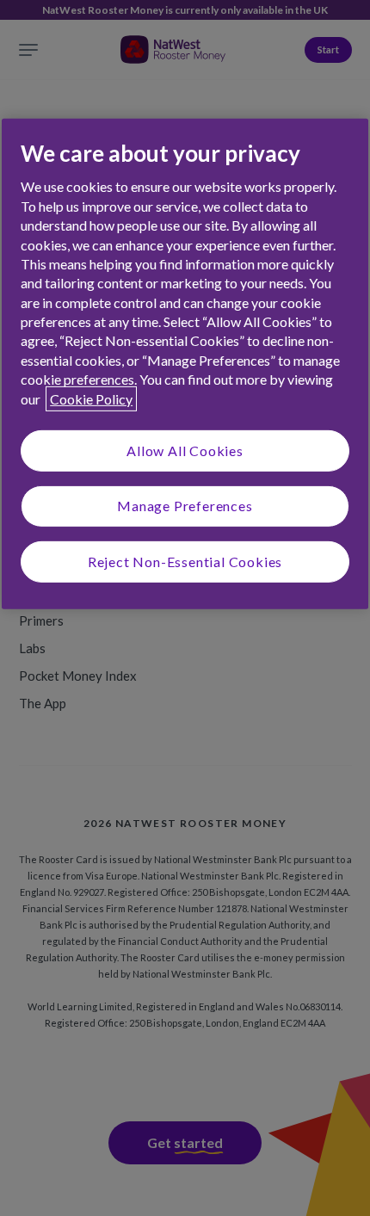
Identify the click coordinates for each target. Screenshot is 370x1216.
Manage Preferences (184, 505)
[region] (185, 364)
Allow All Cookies (185, 450)
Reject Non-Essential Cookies (185, 561)
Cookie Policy (91, 398)
